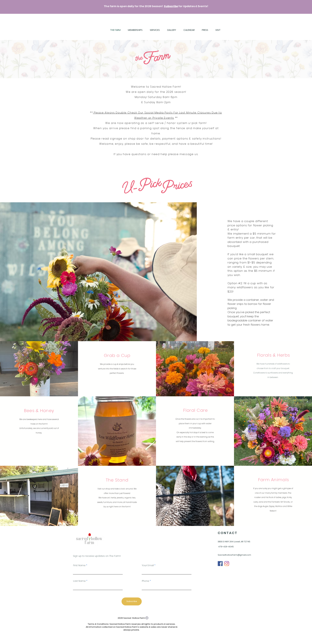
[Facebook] (220, 563)
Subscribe (171, 6)
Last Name (79, 581)
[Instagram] (226, 563)
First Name (79, 565)
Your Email (148, 565)
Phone (145, 581)
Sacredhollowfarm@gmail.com (234, 555)
